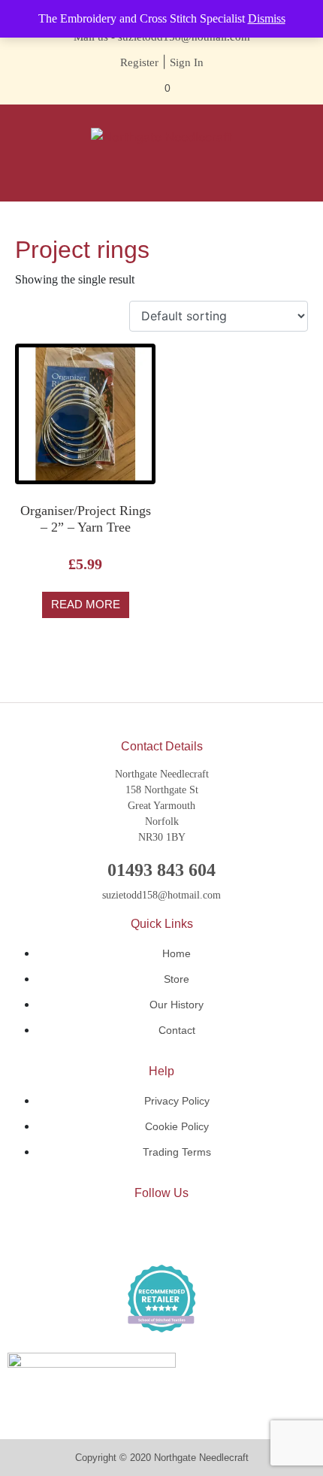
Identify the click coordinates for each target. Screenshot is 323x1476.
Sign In (187, 62)
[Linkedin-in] (161, 1231)
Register (139, 62)
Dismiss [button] (266, 18)
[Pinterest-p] (206, 1231)
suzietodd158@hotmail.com (161, 895)
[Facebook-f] (116, 1231)
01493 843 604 (161, 870)
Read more (85, 604)
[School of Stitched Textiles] (161, 1298)
